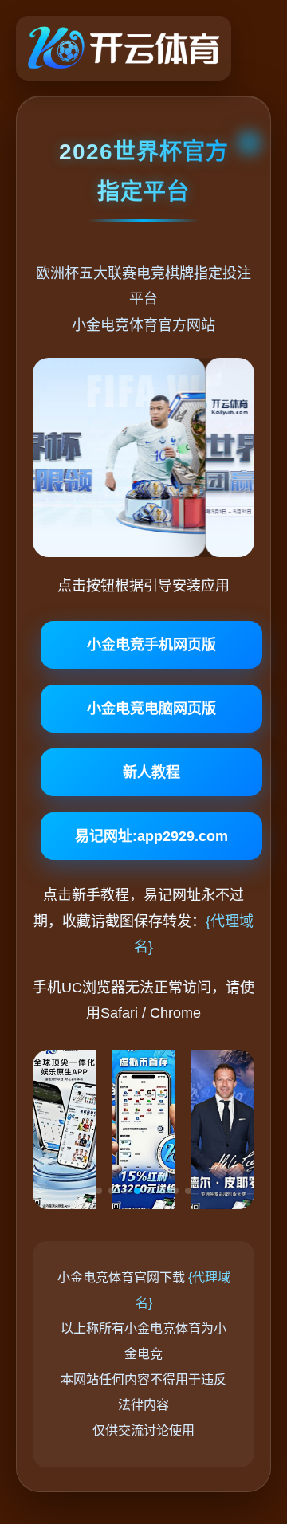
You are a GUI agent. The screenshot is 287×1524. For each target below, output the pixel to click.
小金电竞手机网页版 (151, 645)
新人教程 (151, 772)
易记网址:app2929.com (151, 836)
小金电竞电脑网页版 (151, 709)
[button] (99, 1191)
